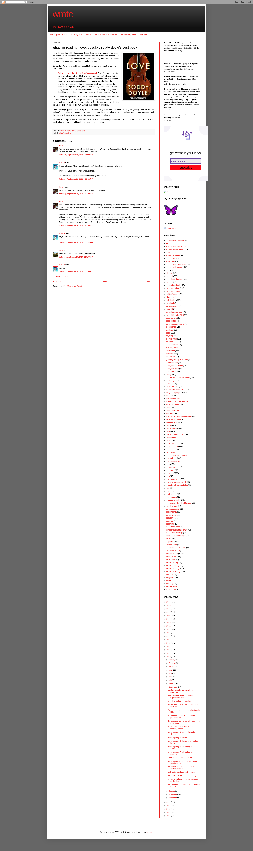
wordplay (169, 584)
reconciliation (171, 497)
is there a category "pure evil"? (178, 402)
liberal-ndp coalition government (179, 416)
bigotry (168, 282)
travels (168, 539)
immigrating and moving (175, 390)
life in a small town (173, 419)
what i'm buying (172, 563)
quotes (168, 491)
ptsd (167, 488)
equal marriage (172, 345)
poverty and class (173, 479)
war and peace (172, 554)
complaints (170, 303)
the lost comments (173, 527)
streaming (170, 524)
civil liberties (171, 300)
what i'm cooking (172, 566)
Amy (61, 146)
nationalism (170, 452)
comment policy (128, 34)
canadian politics (173, 291)
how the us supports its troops (178, 378)
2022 (168, 805)
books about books (173, 285)
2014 (168, 636)
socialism (169, 518)
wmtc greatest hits (58, 34)
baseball (169, 276)
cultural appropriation (174, 312)
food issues (170, 357)
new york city (171, 458)
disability (169, 330)
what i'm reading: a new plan (179, 701)
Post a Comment (62, 277)
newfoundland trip (173, 461)
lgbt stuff (169, 413)
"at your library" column (175, 240)
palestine (169, 470)
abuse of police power (175, 249)
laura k (64, 130)
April (171, 670)
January (172, 660)
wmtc (63, 14)
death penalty (171, 318)
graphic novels (172, 363)
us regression (171, 545)
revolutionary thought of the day (178, 503)
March (171, 666)
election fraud (171, 339)
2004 (168, 602)
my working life (172, 446)
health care (170, 372)
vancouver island (173, 551)
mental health (171, 428)
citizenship (170, 297)
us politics (170, 542)
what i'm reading (65, 133)
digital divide (171, 327)
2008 (168, 616)
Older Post (150, 282)
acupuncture (171, 258)
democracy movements (175, 324)
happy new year (172, 369)
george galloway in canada (177, 360)
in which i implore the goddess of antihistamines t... (181, 768)
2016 (168, 643)
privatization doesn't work (176, 482)
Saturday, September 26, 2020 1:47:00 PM (76, 194)
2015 (168, 640)
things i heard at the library (176, 530)
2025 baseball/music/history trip (178, 246)
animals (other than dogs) (176, 264)
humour (169, 384)
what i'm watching (173, 572)
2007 (168, 612)
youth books (171, 589)
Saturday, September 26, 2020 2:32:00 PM (76, 271)
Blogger (149, 832)
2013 (168, 633)
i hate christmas (172, 387)
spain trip (169, 521)
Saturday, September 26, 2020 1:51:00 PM (76, 225)
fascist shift (170, 351)
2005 (168, 605)
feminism (169, 354)
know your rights (172, 404)
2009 (168, 619)
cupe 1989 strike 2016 (175, 315)
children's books (172, 294)
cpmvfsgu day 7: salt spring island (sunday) (181, 753)
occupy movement (173, 467)
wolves (169, 581)
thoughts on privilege (174, 533)
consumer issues (173, 306)
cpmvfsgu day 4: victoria (177, 738)
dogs (168, 333)
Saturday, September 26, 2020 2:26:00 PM (76, 257)
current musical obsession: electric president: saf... (182, 717)
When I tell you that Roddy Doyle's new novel (77, 73)
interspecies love (173, 398)
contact (143, 34)
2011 (168, 626)
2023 (168, 809)
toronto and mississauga (176, 536)
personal (169, 473)
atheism (169, 273)
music (168, 440)
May (170, 673)
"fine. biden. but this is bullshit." (180, 758)
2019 (168, 653)
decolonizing (171, 321)
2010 (168, 622)
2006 (168, 609)
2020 (168, 657)
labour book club (172, 410)
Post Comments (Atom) (72, 286)
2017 (168, 646)
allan (61, 250)
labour (168, 408)
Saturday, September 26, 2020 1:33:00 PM (76, 179)
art (167, 270)
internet (169, 396)
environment (171, 342)
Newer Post (58, 282)
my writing (170, 449)
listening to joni (172, 422)
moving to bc (171, 437)
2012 (168, 629)
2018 (168, 650)
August (172, 684)
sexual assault (171, 515)
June (171, 677)
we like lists (170, 560)
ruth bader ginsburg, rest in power (181, 772)
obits (168, 464)
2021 (168, 802)
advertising (170, 261)
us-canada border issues (176, 548)
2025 (168, 816)
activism (169, 252)
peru (168, 476)
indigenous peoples (174, 393)
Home (104, 282)
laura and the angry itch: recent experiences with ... (180, 697)
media (168, 425)
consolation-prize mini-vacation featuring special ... (180, 728)
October (172, 791)
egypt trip (169, 336)
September (173, 687)
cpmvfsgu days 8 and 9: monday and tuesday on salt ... (182, 762)
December (173, 798)
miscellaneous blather (175, 434)
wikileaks (169, 575)
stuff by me (76, 34)
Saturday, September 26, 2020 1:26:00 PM (76, 155)
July (170, 680)
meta (88, 34)
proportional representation (177, 485)
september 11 (171, 512)
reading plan (171, 494)
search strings (171, 506)
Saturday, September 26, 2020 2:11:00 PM (76, 242)
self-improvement (173, 509)
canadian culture (172, 288)
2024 (168, 812)
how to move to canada (106, 34)
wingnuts (169, 578)
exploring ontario (173, 348)
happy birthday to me (174, 366)
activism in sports (173, 255)
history (168, 375)
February (172, 663)
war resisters (171, 557)
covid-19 (169, 309)
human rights (171, 381)
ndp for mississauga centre (176, 455)
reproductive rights (173, 500)
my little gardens (172, 443)
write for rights (171, 587)
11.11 (168, 243)
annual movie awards (174, 267)
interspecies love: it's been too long (182, 776)
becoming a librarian (174, 279)
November (173, 794)
